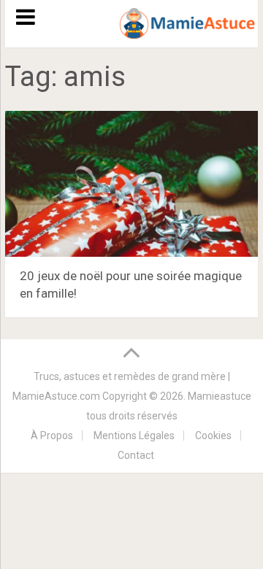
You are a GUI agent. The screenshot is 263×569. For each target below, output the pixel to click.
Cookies (213, 435)
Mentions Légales (134, 435)
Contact (136, 455)
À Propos (52, 435)
